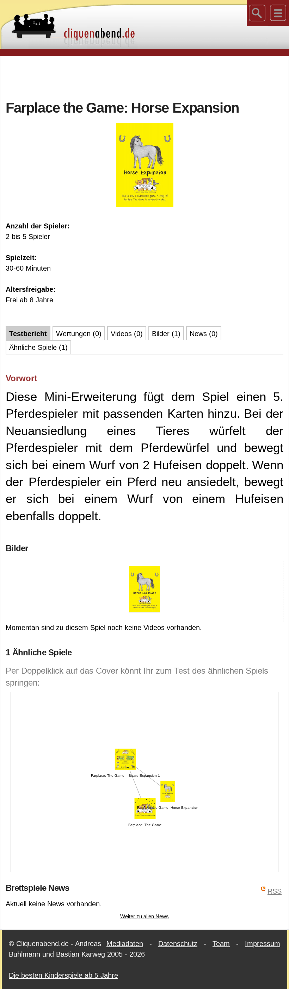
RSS (275, 891)
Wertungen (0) (79, 334)
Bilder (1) (166, 334)
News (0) (204, 334)
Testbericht (28, 334)
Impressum (262, 943)
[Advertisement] (144, 77)
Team (221, 943)
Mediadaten (124, 943)
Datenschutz (177, 943)
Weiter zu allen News (144, 916)
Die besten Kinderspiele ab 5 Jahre (63, 975)
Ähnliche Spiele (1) (38, 347)
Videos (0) (127, 334)
